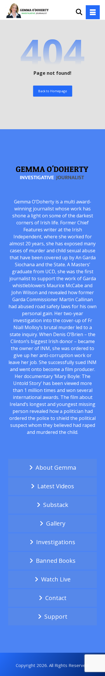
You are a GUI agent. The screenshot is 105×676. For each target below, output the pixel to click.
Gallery (55, 523)
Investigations (55, 542)
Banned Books (56, 561)
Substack (55, 505)
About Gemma (56, 467)
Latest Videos (55, 486)
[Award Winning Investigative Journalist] (28, 10)
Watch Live (56, 579)
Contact (55, 598)
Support (55, 616)
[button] (93, 12)
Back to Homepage (52, 91)
